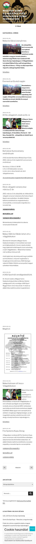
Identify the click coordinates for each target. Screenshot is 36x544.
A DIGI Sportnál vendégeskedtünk (17, 275)
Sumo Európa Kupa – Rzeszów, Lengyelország (17, 519)
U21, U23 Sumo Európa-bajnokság (14, 516)
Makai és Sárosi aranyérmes (14, 41)
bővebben (6, 72)
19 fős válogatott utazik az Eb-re (16, 115)
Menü (19, 26)
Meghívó (6, 329)
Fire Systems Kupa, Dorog (13, 431)
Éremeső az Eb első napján (14, 81)
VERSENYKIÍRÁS (8, 457)
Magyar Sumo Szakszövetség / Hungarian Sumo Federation (15, 14)
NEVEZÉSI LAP (7, 453)
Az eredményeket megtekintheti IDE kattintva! (18, 178)
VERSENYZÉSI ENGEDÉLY (11, 448)
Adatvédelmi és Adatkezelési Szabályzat (18, 540)
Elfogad (32, 528)
